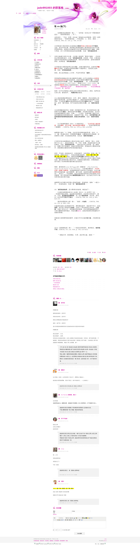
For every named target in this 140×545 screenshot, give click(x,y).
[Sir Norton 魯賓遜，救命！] (82, 260)
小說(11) (37, 69)
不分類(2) (37, 62)
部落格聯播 (40, 175)
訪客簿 (34, 13)
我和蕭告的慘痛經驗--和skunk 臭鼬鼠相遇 (43, 147)
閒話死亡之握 (56, 284)
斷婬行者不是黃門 (61, 269)
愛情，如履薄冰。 (38, 140)
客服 (67, 540)
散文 (62, 267)
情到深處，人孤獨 (38, 144)
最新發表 (37, 91)
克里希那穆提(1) (38, 74)
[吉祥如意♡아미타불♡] (55, 260)
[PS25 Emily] (91, 260)
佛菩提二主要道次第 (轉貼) (58, 288)
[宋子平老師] (104, 260)
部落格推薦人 (41, 154)
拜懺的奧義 (37, 123)
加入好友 (44, 27)
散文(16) (37, 65)
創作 (59, 267)
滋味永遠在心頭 (38, 132)
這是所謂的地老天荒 (39, 130)
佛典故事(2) (37, 78)
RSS (35, 175)
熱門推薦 (48, 94)
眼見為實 (37, 117)
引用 (100, 252)
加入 (99, 543)
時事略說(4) (37, 71)
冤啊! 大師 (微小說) (57, 280)
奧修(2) (36, 76)
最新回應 (43, 91)
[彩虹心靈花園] (73, 260)
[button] (56, 518)
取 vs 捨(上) (59, 271)
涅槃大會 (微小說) (56, 278)
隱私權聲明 (62, 540)
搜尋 (50, 56)
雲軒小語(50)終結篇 (39, 138)
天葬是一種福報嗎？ (39, 121)
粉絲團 (37, 543)
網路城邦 (102, 543)
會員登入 (55, 514)
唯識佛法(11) (38, 64)
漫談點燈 (37, 115)
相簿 (27, 13)
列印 (104, 252)
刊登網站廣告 (36, 540)
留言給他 (44, 33)
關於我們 (42, 540)
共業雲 (36, 119)
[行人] (64, 260)
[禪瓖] (99, 260)
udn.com (104, 540)
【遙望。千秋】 (38, 142)
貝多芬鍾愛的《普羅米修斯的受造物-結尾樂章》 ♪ (43, 135)
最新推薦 (48, 91)
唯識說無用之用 (56, 286)
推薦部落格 (44, 29)
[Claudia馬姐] (86, 260)
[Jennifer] (77, 260)
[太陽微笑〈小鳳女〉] (95, 260)
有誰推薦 (58, 255)
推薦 (95, 252)
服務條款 (51, 540)
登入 (96, 543)
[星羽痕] (59, 260)
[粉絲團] (34, 543)
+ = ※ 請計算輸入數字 (62, 530)
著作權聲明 (56, 540)
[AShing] (68, 260)
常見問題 (47, 540)
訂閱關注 (44, 31)
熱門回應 (43, 94)
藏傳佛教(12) (38, 72)
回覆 (90, 252)
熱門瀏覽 (37, 94)
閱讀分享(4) (37, 67)
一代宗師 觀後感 (56, 282)
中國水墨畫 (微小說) (40, 97)
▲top (105, 538)
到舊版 (67, 8)
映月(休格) (62, 363)
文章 (20, 13)
